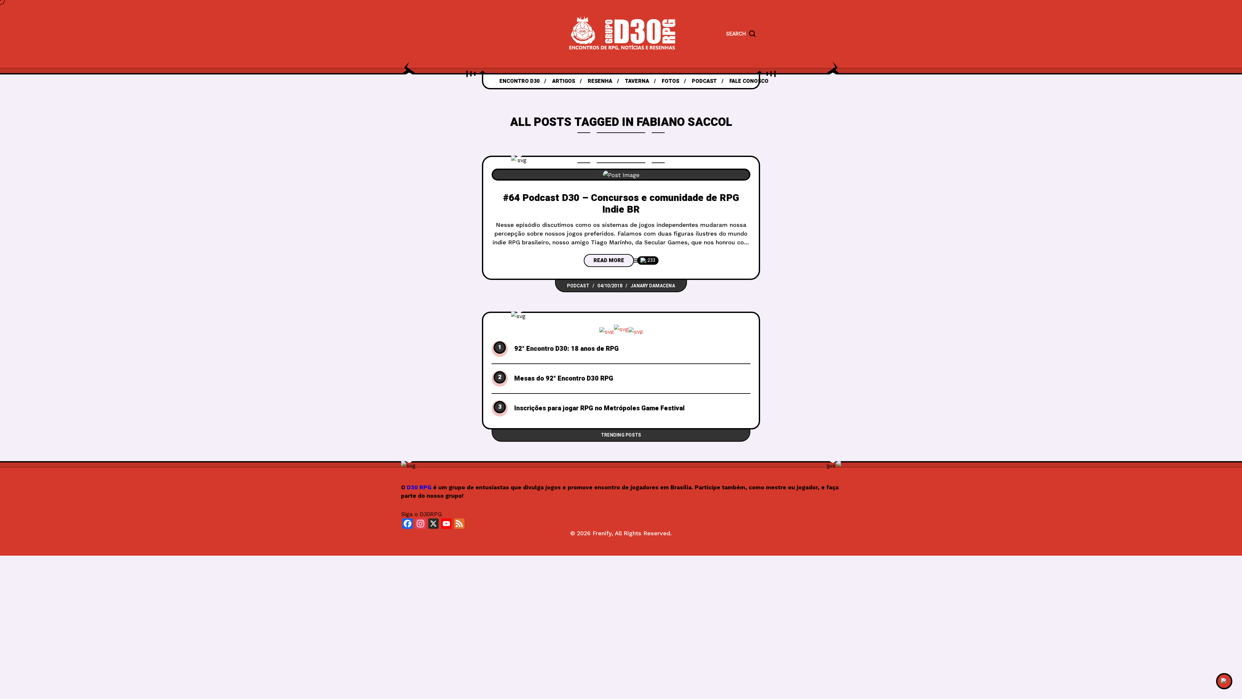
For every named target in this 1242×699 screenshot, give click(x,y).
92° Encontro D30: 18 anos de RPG (566, 349)
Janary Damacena (652, 286)
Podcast (578, 286)
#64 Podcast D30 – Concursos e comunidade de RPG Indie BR (621, 204)
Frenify (602, 533)
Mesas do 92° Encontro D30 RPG (563, 378)
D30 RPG (419, 487)
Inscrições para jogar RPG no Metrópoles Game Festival (599, 408)
